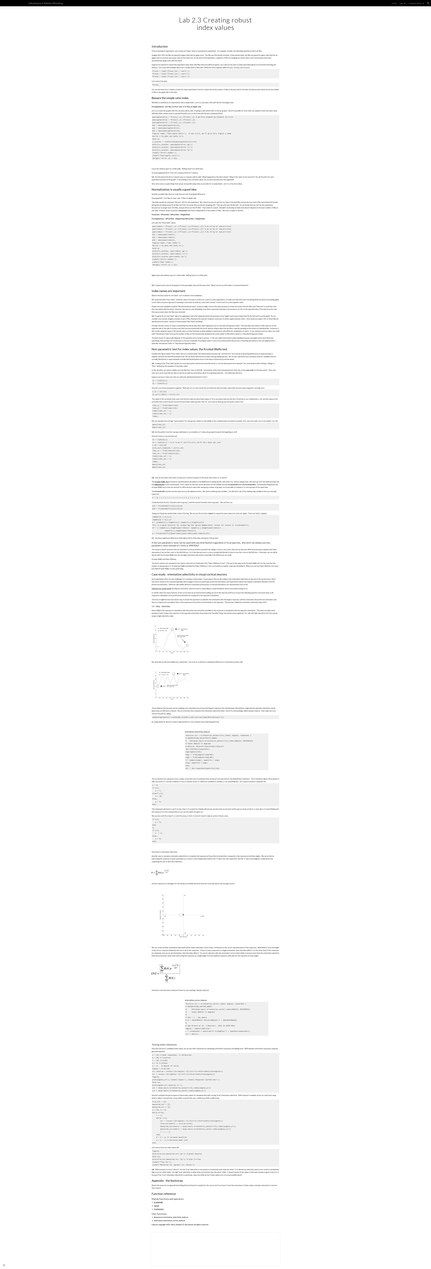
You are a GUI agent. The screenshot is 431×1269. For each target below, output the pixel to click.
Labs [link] (401, 3)
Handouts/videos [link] (415, 3)
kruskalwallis (158, 1202)
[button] (428, 3)
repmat (156, 1206)
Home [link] (394, 3)
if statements (159, 1209)
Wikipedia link (159, 484)
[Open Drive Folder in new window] (276, 1235)
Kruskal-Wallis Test (162, 482)
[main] (215, 23)
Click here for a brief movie (161, 589)
